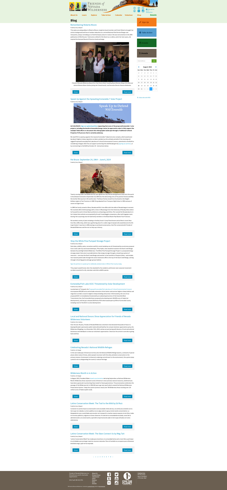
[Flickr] (138, 11)
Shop (139, 15)
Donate (153, 15)
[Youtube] (134, 11)
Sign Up (145, 22)
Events (145, 42)
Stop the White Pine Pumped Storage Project (90, 241)
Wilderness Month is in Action (83, 373)
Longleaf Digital (91, 486)
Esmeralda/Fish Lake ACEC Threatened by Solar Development (97, 283)
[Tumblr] (143, 8)
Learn (84, 15)
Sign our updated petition (89, 126)
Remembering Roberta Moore (83, 24)
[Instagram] (143, 11)
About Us (73, 15)
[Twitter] (138, 8)
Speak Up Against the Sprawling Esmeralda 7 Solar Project (96, 99)
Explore (94, 15)
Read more (127, 92)
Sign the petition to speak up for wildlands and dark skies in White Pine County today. (96, 264)
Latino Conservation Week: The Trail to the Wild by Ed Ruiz (96, 403)
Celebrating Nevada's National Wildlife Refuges (91, 347)
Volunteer (129, 15)
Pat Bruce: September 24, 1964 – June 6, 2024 (90, 159)
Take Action (106, 15)
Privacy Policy (96, 475)
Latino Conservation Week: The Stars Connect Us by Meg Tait (97, 433)
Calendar (118, 15)
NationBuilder (102, 486)
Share (76, 92)
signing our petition (125, 143)
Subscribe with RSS (144, 97)
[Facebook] (134, 8)
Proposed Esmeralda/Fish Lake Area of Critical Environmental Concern (110, 289)
